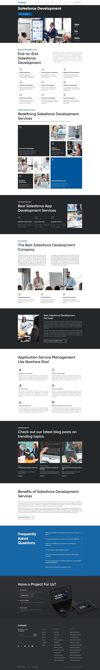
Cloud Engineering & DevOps (76, 645)
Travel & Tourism (57, 652)
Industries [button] (53, 2)
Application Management (75, 655)
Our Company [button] (38, 2)
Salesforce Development (75, 660)
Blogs (43, 645)
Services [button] (46, 2)
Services (44, 637)
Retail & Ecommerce (58, 639)
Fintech (55, 637)
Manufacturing (57, 645)
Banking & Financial (58, 655)
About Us (44, 632)
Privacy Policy (35, 666)
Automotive (56, 634)
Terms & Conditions (21, 666)
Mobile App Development (75, 634)
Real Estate (56, 642)
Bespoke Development (75, 652)
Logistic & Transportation (59, 657)
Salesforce (25, 503)
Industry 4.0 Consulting (75, 647)
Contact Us (44, 642)
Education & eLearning (59, 650)
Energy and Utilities (58, 647)
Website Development (74, 632)
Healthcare (56, 632)
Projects (44, 634)
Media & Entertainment (59, 660)
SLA (28, 666)
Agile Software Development (76, 657)
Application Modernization (75, 650)
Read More (20, 476)
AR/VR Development (74, 637)
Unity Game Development (75, 639)
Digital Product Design (75, 642)
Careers (43, 639)
